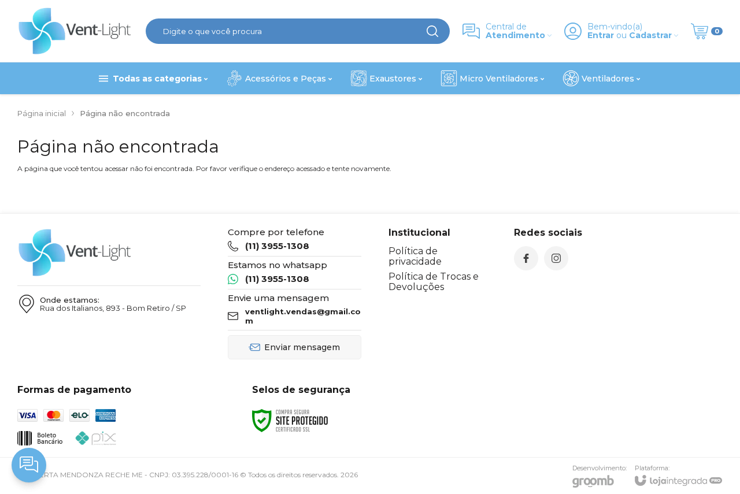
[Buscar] (432, 31)
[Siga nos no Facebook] (526, 258)
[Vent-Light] (75, 31)
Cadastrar (650, 35)
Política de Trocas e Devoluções (433, 281)
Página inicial (41, 113)
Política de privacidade (415, 256)
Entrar (600, 35)
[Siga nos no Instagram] (556, 258)
